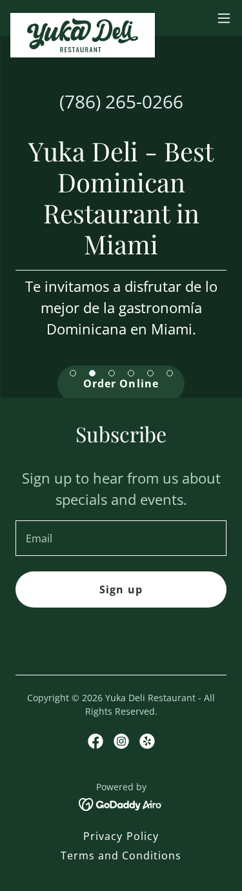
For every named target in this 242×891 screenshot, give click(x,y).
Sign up (120, 589)
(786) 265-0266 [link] (121, 101)
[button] (224, 18)
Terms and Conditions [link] (121, 855)
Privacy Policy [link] (120, 836)
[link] (82, 18)
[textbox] (121, 538)
